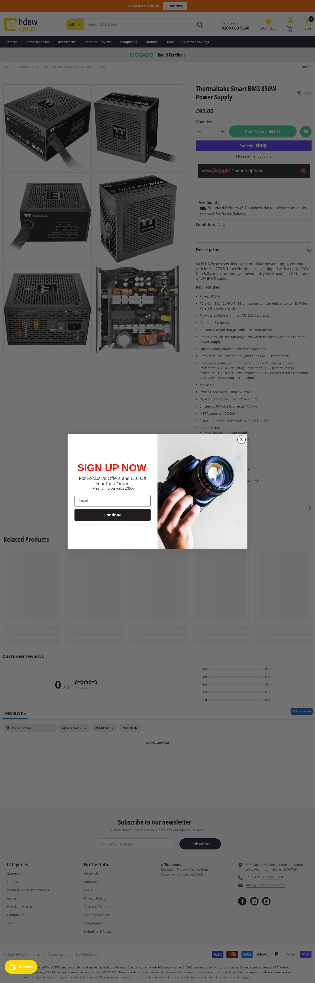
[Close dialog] (242, 440)
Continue (113, 515)
